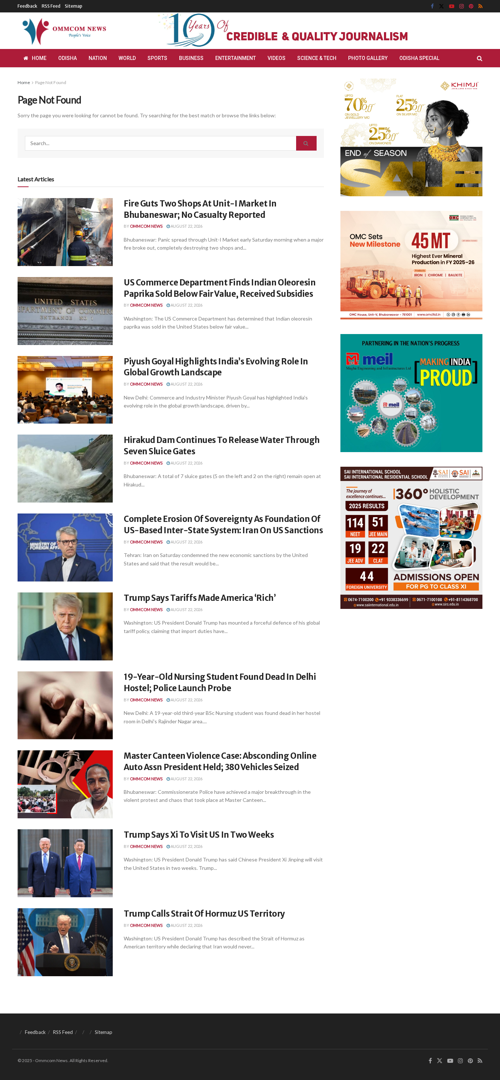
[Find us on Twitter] (441, 6)
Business (191, 58)
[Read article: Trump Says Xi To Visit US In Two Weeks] (65, 863)
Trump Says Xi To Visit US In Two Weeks (199, 835)
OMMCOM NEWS (146, 226)
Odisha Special (419, 58)
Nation (98, 58)
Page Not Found (50, 82)
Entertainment (235, 58)
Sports (157, 58)
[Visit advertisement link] (300, 30)
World (127, 58)
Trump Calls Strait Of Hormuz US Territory (204, 914)
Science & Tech (316, 58)
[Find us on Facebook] (432, 6)
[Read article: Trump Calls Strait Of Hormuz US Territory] (65, 942)
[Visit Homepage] (63, 30)
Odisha (67, 58)
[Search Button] (479, 58)
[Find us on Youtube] (451, 6)
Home (39, 58)
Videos (277, 58)
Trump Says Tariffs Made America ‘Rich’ (200, 598)
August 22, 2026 (186, 226)
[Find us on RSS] (480, 6)
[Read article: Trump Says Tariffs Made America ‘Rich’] (65, 626)
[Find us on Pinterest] (471, 6)
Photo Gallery (368, 58)
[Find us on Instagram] (461, 6)
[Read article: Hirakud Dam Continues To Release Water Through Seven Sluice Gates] (65, 469)
